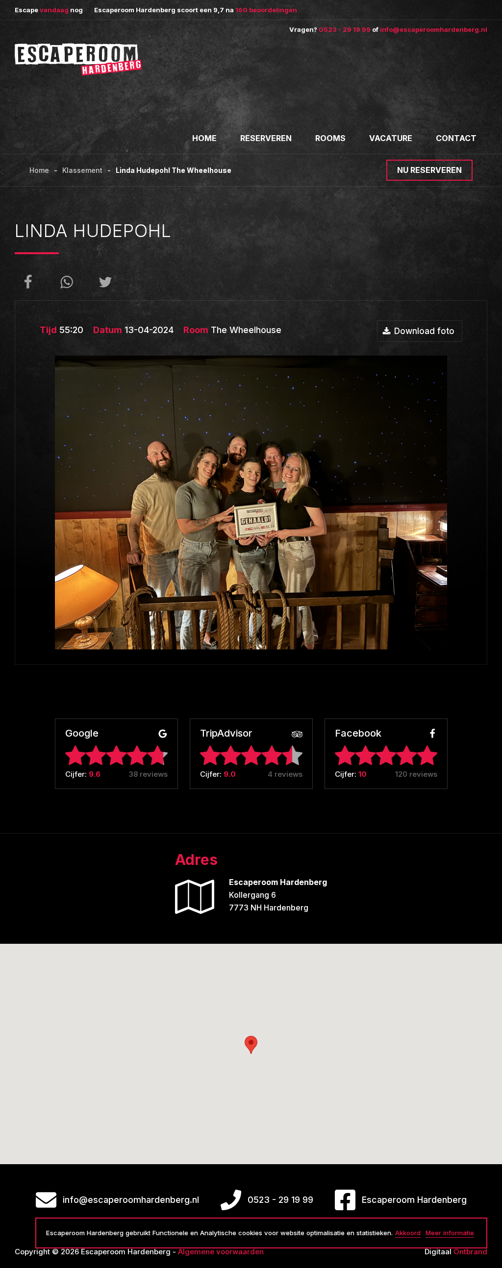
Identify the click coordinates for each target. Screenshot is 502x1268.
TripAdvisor (226, 734)
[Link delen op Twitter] (105, 282)
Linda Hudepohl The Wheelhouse (173, 170)
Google (82, 734)
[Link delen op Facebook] (28, 282)
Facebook (358, 734)
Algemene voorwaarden (221, 1251)
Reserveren (266, 138)
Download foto (424, 331)
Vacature (390, 138)
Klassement (82, 170)
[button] (251, 1045)
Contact (456, 138)
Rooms (330, 138)
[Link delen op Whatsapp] (66, 282)
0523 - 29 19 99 (345, 29)
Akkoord (408, 1233)
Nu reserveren (429, 170)
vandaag (54, 10)
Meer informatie (450, 1233)
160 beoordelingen (266, 10)
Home (204, 138)
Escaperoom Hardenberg (414, 1200)
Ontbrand (470, 1251)
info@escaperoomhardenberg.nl (433, 29)
